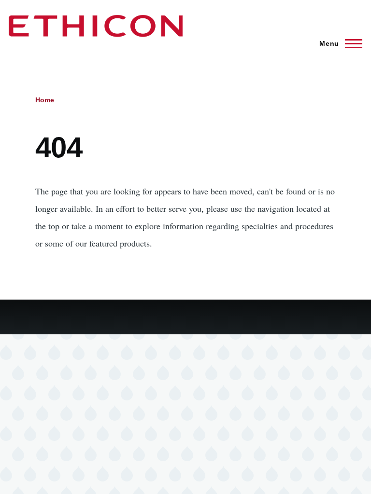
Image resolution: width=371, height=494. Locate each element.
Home (44, 100)
